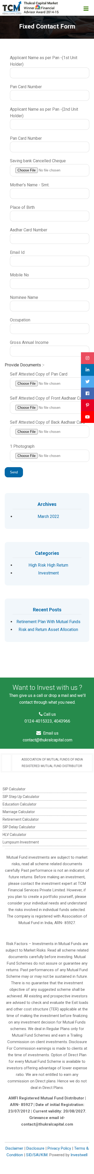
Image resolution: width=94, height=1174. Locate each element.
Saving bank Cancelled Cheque (38, 160)
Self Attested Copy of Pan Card (38, 374)
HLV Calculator (14, 834)
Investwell (78, 1155)
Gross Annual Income (29, 342)
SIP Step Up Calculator (21, 797)
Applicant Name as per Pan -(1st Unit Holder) (43, 61)
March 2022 (48, 516)
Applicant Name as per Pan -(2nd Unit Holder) (44, 112)
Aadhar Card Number (28, 229)
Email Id (17, 252)
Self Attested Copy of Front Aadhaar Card (47, 398)
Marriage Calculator (19, 812)
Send (14, 472)
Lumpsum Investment (21, 842)
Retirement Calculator (21, 819)
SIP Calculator (14, 789)
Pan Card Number (26, 86)
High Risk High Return (48, 565)
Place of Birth (22, 207)
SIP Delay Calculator (19, 827)
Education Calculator (20, 804)
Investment (48, 573)
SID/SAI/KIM (37, 1155)
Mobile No (19, 274)
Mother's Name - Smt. (29, 184)
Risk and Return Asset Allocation (48, 629)
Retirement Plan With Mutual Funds (48, 621)
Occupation (20, 319)
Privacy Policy (59, 1148)
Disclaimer (14, 1148)
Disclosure (35, 1148)
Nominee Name (24, 297)
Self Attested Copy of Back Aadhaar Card (47, 422)
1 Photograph (22, 446)
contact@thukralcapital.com (47, 739)
